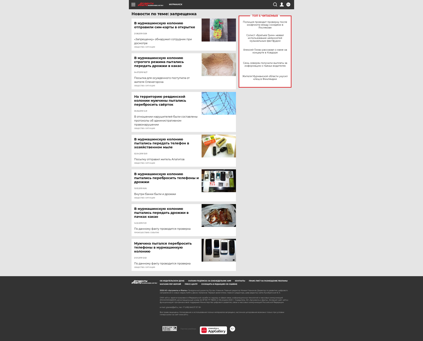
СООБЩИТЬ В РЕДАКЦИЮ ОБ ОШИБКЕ (219, 284)
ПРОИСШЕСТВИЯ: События (146, 233)
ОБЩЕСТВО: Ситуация (144, 47)
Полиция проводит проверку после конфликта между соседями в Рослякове (265, 25)
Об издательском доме (172, 281)
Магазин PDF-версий (170, 284)
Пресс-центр (191, 284)
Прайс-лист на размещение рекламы (268, 281)
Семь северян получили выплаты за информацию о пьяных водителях (265, 64)
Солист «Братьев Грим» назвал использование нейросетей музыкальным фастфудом (265, 38)
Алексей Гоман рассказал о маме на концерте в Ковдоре (265, 51)
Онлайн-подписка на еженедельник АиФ (209, 281)
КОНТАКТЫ (240, 281)
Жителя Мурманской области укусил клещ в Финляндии (265, 78)
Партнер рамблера (188, 329)
